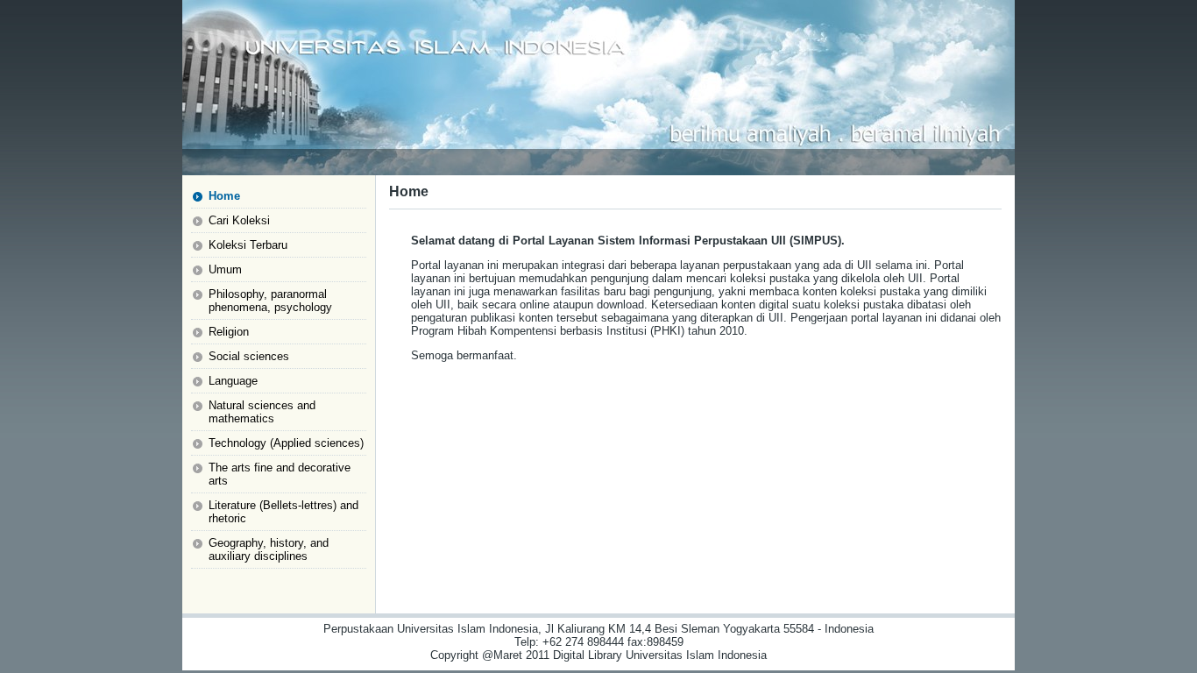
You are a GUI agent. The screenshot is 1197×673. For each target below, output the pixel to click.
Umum (225, 269)
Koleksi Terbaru (248, 244)
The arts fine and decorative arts (280, 474)
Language (233, 380)
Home (224, 195)
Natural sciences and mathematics (262, 412)
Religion (229, 331)
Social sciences (249, 356)
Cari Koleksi (239, 220)
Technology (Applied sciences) (286, 443)
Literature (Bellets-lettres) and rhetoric (283, 512)
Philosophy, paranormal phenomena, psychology (270, 300)
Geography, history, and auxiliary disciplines (269, 549)
